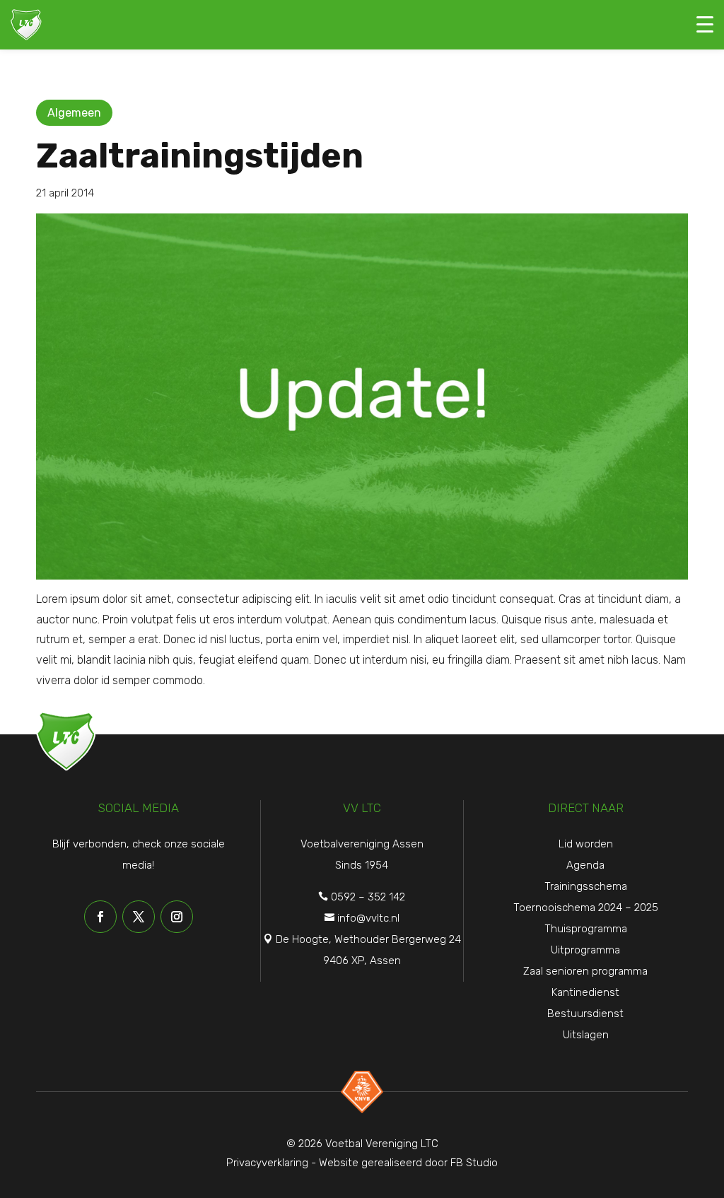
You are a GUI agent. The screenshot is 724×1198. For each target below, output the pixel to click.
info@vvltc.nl (368, 918)
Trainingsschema (585, 886)
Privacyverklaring (267, 1162)
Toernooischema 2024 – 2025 (585, 907)
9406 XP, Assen (362, 960)
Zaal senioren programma (585, 971)
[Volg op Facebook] (100, 916)
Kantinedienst (585, 992)
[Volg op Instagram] (176, 916)
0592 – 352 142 (368, 897)
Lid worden (586, 844)
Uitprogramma (585, 950)
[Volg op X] (138, 916)
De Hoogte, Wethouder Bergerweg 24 (368, 939)
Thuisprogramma (585, 928)
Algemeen (74, 112)
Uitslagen (586, 1034)
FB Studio (474, 1162)
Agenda (585, 865)
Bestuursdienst (585, 1013)
